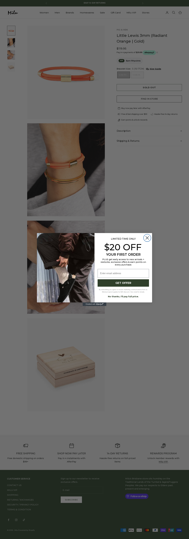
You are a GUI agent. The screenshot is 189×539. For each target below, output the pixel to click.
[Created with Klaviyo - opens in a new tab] (94, 304)
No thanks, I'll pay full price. (123, 296)
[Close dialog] (147, 238)
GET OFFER (123, 283)
